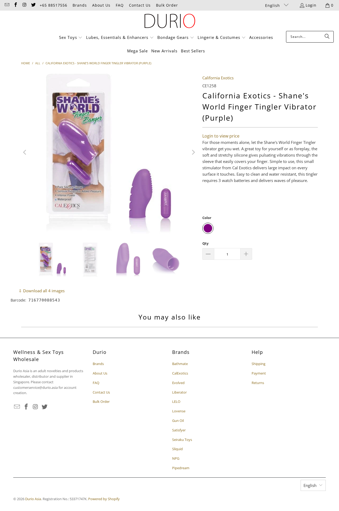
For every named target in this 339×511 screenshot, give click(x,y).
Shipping (258, 363)
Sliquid (177, 448)
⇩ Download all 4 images (42, 290)
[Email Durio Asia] (6, 5)
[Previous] (25, 152)
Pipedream (180, 468)
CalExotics (180, 373)
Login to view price (220, 136)
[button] (71, 37)
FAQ (120, 5)
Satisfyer (179, 430)
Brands (80, 5)
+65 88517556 (53, 5)
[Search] (327, 37)
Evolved (178, 382)
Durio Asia (33, 498)
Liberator (179, 392)
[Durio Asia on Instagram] (24, 5)
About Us (101, 5)
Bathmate (180, 363)
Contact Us (140, 5)
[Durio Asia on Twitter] (33, 5)
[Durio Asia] (169, 22)
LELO (176, 401)
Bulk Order (167, 5)
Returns (258, 382)
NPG (175, 458)
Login (311, 5)
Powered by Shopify (104, 498)
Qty (205, 243)
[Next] (193, 152)
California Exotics (218, 77)
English (273, 5)
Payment (259, 373)
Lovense (178, 411)
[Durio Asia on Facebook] (15, 5)
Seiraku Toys (182, 439)
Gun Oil (178, 420)
